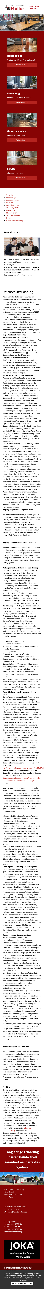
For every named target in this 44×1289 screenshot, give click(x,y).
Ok (31, 1283)
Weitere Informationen (19, 1283)
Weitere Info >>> (22, 65)
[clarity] (22, 7)
